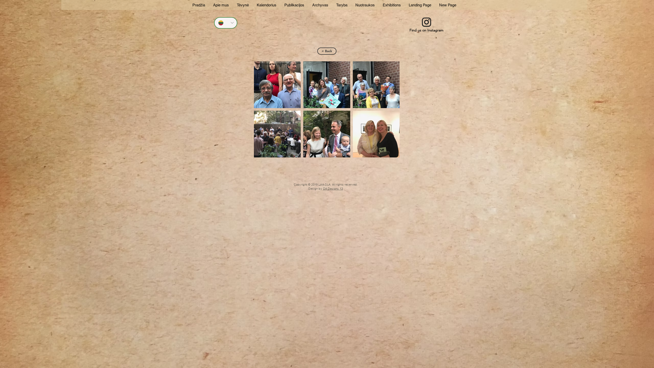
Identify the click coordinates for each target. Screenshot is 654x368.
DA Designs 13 (333, 188)
